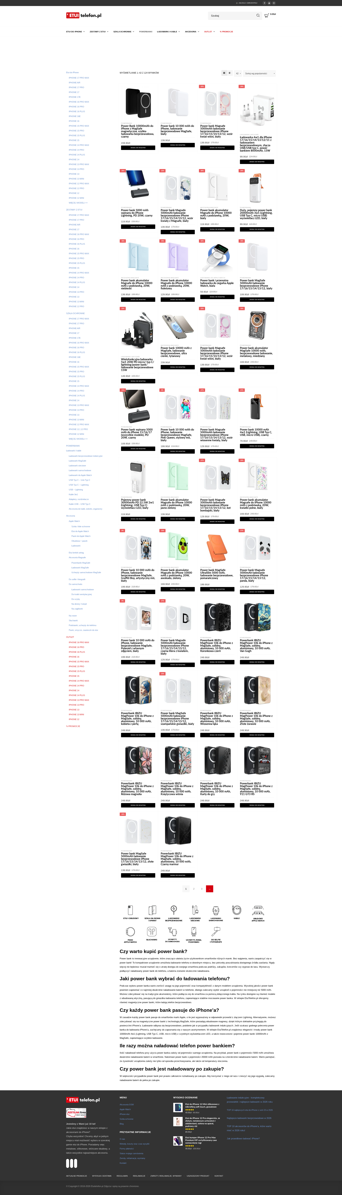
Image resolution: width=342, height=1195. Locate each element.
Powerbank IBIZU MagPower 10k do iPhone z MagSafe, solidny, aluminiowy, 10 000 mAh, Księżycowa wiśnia (177, 789)
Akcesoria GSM (127, 1104)
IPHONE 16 (74, 121)
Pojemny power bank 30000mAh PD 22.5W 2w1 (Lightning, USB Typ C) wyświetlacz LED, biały (137, 504)
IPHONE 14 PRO (76, 150)
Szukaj (258, 15)
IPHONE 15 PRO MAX (79, 126)
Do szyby (75, 599)
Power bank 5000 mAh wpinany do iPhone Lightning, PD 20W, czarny (137, 213)
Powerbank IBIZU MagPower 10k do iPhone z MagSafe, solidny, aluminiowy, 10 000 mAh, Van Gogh (256, 645)
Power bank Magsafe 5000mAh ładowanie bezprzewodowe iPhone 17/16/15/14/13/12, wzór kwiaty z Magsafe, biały (177, 215)
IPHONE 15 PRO (76, 131)
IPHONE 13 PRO (76, 169)
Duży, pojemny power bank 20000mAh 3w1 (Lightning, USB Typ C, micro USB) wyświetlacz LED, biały (256, 214)
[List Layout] (230, 73)
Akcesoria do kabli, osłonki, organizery (85, 509)
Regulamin (122, 1176)
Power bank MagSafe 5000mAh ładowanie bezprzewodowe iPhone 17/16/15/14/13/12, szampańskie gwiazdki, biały (177, 718)
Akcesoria (70, 516)
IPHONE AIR (74, 82)
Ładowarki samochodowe (80, 470)
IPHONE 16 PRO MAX (79, 102)
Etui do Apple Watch (80, 531)
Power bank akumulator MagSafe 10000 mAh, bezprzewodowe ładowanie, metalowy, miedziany (256, 352)
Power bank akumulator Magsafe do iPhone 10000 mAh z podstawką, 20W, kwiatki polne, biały (255, 504)
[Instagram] (274, 2)
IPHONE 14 (74, 159)
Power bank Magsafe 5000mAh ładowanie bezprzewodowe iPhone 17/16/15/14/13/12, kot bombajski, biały (215, 505)
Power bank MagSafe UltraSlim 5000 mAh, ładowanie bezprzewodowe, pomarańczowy (216, 574)
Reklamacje (139, 1176)
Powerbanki (126, 123)
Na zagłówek (77, 609)
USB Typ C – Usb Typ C (79, 480)
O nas (122, 1139)
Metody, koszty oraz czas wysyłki (134, 1144)
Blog (122, 1124)
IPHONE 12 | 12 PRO (78, 429)
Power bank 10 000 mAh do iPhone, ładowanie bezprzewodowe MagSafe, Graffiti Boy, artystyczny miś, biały (138, 575)
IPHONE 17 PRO (76, 87)
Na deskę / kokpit (79, 604)
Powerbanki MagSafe (80, 563)
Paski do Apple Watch (80, 536)
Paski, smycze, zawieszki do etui (83, 630)
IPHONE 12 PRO (76, 188)
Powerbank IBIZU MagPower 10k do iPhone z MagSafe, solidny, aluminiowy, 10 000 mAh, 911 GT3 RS (256, 789)
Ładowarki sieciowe (77, 465)
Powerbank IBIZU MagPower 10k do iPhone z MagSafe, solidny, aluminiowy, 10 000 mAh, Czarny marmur (177, 859)
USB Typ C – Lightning (79, 485)
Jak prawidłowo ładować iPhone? (243, 1138)
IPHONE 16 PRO (76, 106)
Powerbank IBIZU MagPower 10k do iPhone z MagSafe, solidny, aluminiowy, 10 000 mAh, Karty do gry (216, 789)
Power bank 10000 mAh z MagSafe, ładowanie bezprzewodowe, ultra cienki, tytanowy (176, 352)
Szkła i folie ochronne (80, 526)
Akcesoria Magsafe (77, 557)
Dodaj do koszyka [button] (138, 147)
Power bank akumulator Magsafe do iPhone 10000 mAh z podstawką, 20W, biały (216, 214)
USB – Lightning (76, 489)
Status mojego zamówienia (131, 1153)
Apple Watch (74, 521)
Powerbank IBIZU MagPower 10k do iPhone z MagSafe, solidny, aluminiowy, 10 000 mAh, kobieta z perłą (137, 718)
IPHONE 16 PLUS (77, 111)
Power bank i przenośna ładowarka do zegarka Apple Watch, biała (217, 283)
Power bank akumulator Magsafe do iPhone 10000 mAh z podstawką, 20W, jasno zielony (176, 504)
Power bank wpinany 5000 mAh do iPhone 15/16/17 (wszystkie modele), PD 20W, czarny (137, 433)
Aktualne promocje (76, 1176)
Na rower (73, 616)
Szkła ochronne (126, 1119)
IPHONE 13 (74, 174)
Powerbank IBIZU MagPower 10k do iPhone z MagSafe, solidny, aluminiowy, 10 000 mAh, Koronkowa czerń (216, 645)
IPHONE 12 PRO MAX (79, 183)
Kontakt (123, 1163)
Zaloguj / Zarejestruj (248, 3)
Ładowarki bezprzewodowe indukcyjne (85, 456)
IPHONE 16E (75, 116)
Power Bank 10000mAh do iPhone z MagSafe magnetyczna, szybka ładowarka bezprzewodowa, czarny (137, 131)
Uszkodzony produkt (198, 1176)
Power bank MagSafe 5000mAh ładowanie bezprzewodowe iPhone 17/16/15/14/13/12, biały (256, 284)
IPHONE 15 (74, 140)
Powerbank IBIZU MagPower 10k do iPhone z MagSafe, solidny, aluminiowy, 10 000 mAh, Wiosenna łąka (216, 718)
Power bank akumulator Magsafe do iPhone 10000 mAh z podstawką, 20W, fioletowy (176, 284)
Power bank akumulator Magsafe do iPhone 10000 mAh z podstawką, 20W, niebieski (136, 284)
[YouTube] (269, 2)
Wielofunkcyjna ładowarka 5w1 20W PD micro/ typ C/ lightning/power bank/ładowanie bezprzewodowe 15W (137, 364)
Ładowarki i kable (73, 450)
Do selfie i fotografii (77, 579)
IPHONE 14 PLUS (77, 155)
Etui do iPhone (72, 72)
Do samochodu (75, 584)
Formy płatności (127, 1148)
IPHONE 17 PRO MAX (79, 78)
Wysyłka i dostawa (101, 1176)
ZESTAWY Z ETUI (74, 210)
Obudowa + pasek (79, 541)
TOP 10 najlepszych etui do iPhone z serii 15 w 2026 (250, 1110)
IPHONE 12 (74, 193)
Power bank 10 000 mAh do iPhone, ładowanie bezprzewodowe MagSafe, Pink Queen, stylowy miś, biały (177, 435)
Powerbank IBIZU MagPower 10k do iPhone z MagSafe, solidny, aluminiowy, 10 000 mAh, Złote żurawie (256, 718)
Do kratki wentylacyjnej (81, 594)
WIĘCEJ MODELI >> (78, 203)
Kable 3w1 (73, 494)
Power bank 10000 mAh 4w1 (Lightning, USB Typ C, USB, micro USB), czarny (256, 432)
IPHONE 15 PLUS (77, 135)
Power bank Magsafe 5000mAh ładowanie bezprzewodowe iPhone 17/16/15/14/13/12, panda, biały (254, 575)
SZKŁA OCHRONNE (75, 313)
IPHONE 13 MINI (76, 179)
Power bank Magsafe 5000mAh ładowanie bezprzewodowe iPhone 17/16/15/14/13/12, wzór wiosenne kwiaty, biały (216, 435)
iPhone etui (124, 1114)
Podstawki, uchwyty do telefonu (82, 625)
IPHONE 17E (75, 97)
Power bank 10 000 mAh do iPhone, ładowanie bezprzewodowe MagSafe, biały (177, 130)
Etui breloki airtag (76, 552)
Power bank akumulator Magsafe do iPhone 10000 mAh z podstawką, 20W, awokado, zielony (176, 574)
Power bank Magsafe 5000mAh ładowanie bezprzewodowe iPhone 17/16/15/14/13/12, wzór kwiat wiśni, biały (216, 131)
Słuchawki (73, 620)
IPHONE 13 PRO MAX (79, 164)
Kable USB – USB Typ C (79, 504)
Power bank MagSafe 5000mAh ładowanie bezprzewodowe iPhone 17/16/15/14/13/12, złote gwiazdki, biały (137, 859)
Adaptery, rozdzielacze (79, 499)
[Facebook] (265, 2)
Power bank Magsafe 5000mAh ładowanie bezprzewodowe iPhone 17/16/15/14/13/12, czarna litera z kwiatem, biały (175, 647)
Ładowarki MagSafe (77, 461)
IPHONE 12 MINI (76, 198)
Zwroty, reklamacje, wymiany (132, 1158)
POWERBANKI (73, 446)
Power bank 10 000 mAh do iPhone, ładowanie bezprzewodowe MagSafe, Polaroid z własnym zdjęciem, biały (137, 645)
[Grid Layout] (224, 73)
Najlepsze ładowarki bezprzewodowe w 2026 (249, 1118)
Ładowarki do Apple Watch (80, 475)
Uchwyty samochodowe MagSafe (86, 572)
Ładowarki (75, 546)
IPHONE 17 (74, 92)
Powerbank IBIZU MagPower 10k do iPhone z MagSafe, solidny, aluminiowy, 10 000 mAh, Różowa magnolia (137, 789)
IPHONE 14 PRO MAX (79, 145)
